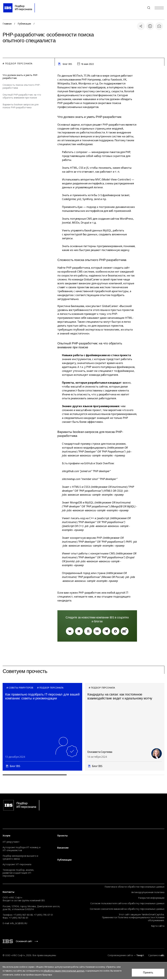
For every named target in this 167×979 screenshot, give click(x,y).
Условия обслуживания (156, 919)
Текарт (140, 955)
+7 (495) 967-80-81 (18, 917)
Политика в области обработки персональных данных (134, 886)
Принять (148, 972)
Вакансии (62, 847)
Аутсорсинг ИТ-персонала (17, 864)
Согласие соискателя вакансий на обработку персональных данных (127, 908)
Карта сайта (157, 925)
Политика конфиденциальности (135, 917)
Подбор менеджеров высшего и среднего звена (20, 857)
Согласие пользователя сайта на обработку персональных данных (127, 903)
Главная (7, 23)
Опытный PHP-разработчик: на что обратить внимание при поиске (22, 96)
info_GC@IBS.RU (18, 923)
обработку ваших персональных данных (63, 970)
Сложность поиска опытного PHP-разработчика (21, 86)
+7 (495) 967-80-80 (141, 8)
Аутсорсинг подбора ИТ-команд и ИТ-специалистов (21, 849)
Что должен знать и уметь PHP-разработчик (20, 77)
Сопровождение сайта (120, 955)
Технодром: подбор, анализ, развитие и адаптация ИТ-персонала (18, 872)
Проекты (62, 835)
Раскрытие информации (151, 897)
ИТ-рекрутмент (11, 841)
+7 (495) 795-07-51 (43, 914)
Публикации (24, 23)
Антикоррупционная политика (147, 892)
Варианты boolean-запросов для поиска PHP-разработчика (20, 106)
